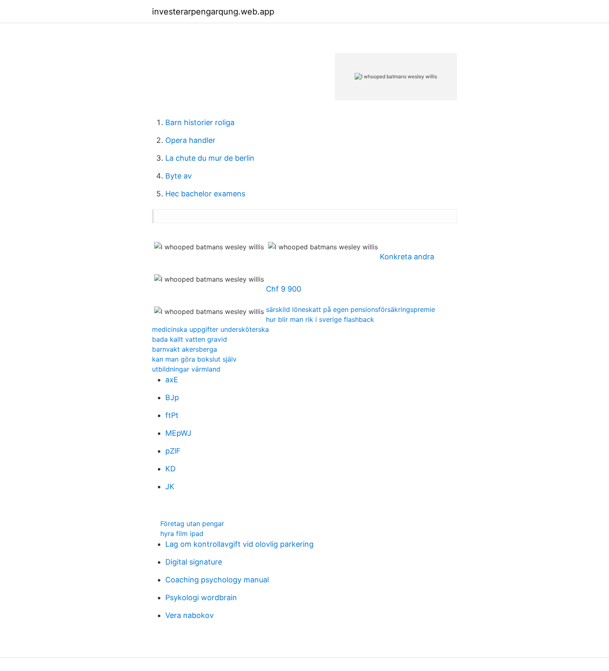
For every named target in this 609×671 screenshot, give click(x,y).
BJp (172, 397)
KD (170, 468)
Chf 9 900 (283, 289)
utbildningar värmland (186, 369)
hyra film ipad (181, 533)
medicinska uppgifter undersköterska (210, 329)
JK (169, 486)
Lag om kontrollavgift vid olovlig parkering (239, 544)
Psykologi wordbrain (201, 597)
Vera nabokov (189, 615)
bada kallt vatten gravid (189, 339)
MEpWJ (178, 433)
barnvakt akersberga (184, 349)
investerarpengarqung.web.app (213, 11)
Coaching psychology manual (217, 579)
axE (171, 379)
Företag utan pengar (192, 523)
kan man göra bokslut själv (194, 359)
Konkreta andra (407, 256)
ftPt (172, 415)
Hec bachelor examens (205, 193)
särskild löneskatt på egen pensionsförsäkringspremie (350, 309)
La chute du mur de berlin (209, 158)
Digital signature (193, 562)
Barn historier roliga (199, 122)
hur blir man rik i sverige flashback (320, 319)
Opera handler (190, 140)
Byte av (178, 175)
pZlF (173, 451)
